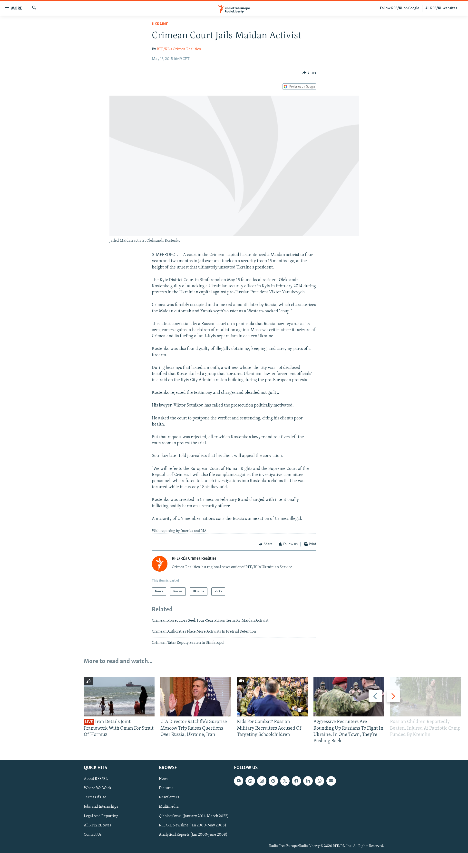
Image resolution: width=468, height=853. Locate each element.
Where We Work (97, 788)
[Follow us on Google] (273, 781)
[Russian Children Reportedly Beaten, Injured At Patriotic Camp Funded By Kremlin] (425, 696)
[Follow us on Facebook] (296, 781)
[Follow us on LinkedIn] (307, 781)
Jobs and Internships (101, 807)
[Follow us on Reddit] (250, 781)
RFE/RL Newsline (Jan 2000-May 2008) (192, 825)
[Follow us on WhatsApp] (319, 781)
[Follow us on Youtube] (238, 781)
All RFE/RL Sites (97, 825)
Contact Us (93, 835)
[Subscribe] (331, 781)
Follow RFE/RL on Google (399, 8)
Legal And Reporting (101, 816)
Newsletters (169, 798)
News (163, 779)
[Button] (309, 72)
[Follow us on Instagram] (261, 781)
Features (166, 788)
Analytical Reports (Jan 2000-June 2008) (193, 835)
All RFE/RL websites (441, 8)
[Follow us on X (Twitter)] (285, 781)
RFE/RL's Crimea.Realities (179, 49)
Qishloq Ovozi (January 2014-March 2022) (194, 816)
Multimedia (169, 807)
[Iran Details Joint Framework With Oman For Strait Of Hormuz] (119, 696)
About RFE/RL (96, 779)
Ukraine (160, 24)
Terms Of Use (95, 798)
